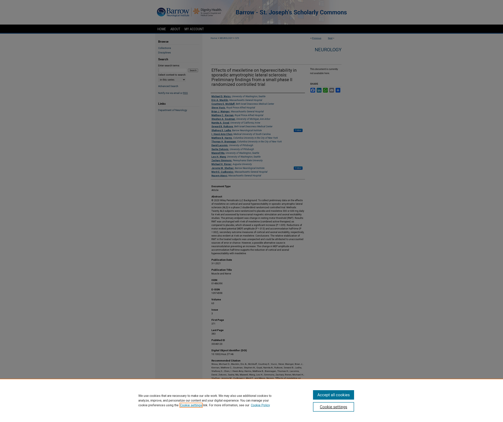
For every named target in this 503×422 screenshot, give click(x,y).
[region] (251, 400)
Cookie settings (191, 405)
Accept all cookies (333, 395)
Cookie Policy (260, 405)
